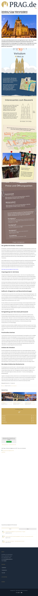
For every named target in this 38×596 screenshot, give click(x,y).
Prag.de (4, 560)
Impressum (4, 567)
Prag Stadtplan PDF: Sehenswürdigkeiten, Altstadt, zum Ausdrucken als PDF (19, 536)
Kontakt (3, 572)
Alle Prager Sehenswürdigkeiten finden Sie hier (9, 269)
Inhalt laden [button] (9, 441)
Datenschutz (4, 570)
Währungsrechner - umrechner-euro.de (9, 444)
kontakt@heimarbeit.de (8, 559)
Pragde (3, 385)
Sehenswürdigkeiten (14, 385)
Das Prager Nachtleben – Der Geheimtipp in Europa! (14, 541)
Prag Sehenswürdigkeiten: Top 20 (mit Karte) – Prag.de (15, 531)
